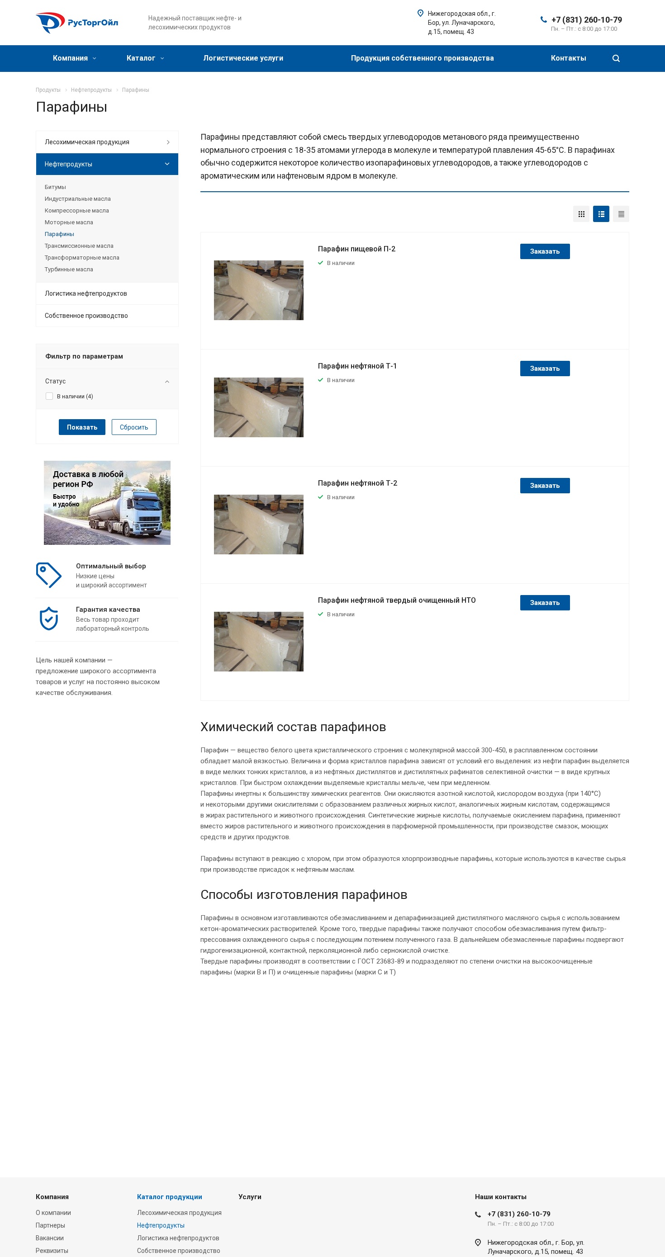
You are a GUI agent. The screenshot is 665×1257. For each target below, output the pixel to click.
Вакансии (50, 1238)
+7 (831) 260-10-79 (586, 19)
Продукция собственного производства (422, 58)
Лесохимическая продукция (87, 142)
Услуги (249, 1197)
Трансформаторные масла (82, 257)
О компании (53, 1212)
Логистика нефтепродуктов (86, 293)
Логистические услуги (243, 58)
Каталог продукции (169, 1197)
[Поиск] (616, 58)
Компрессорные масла (77, 210)
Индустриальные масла (78, 198)
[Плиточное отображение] (581, 214)
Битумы (55, 187)
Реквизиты (52, 1250)
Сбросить (134, 427)
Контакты (568, 58)
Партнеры (50, 1225)
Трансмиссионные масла (79, 245)
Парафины (59, 234)
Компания (71, 58)
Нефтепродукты (68, 164)
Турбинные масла (69, 269)
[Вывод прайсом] (621, 214)
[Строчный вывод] (601, 214)
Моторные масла (69, 222)
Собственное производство (86, 315)
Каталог (142, 58)
